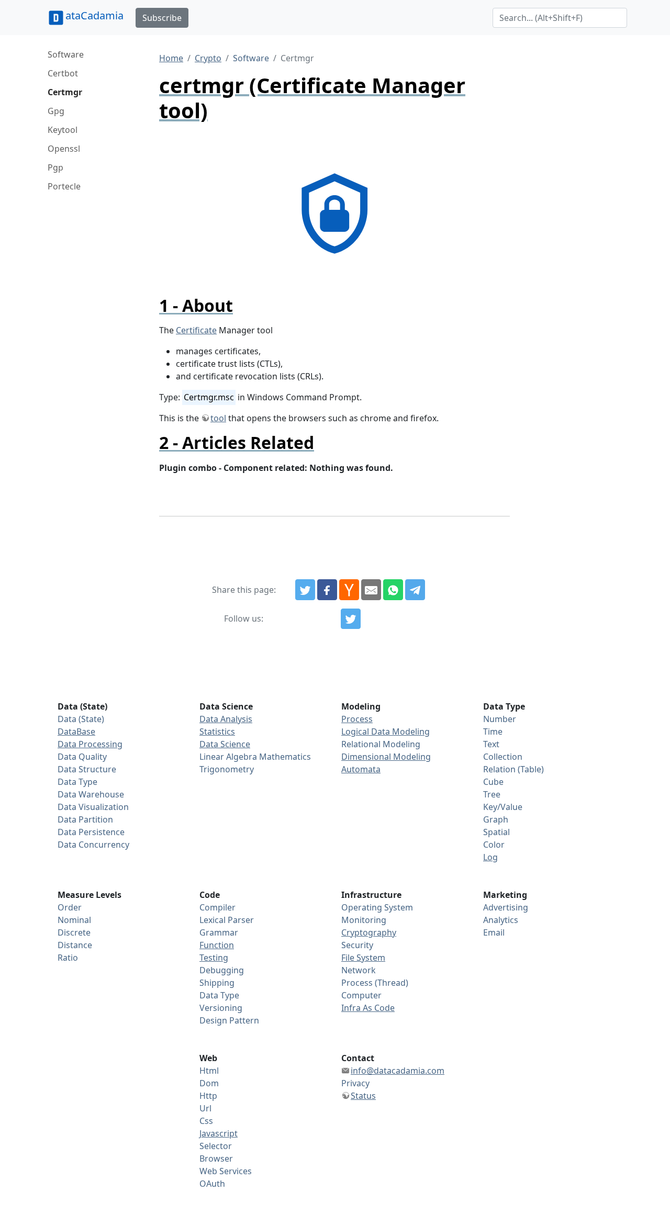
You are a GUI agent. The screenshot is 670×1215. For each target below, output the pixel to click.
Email (494, 932)
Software (66, 54)
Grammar (218, 932)
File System (363, 957)
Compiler (217, 907)
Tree (491, 794)
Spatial (496, 832)
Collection (502, 756)
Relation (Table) (513, 769)
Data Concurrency (93, 844)
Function (216, 945)
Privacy (355, 1083)
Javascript (218, 1133)
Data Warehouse (91, 794)
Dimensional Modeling (386, 756)
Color (494, 844)
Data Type (77, 782)
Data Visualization (93, 807)
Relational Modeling (380, 744)
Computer (361, 995)
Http (208, 1095)
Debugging (221, 970)
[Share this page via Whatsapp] (393, 589)
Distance (75, 945)
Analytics (500, 920)
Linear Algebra (228, 756)
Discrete (74, 932)
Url (205, 1108)
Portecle (64, 186)
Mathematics (285, 756)
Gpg (56, 111)
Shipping (216, 982)
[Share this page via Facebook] (327, 589)
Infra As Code (368, 1008)
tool (218, 418)
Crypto (208, 58)
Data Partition (85, 819)
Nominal (74, 920)
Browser (216, 1158)
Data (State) (81, 719)
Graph (495, 819)
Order (70, 907)
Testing (213, 957)
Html (209, 1070)
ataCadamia (94, 15)
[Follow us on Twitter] (351, 619)
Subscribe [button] (162, 18)
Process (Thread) (374, 982)
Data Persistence (91, 832)
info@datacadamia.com (397, 1070)
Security (357, 945)
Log (490, 857)
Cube (493, 782)
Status (363, 1095)
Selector (215, 1146)
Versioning (220, 1008)
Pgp (55, 167)
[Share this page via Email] (371, 589)
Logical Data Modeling (385, 731)
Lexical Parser (226, 920)
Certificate (196, 330)
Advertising (505, 907)
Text (491, 744)
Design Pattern (229, 1020)
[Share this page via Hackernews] (349, 589)
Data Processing (90, 744)
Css (206, 1121)
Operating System (377, 907)
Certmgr (65, 92)
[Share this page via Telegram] (415, 589)
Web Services (225, 1171)
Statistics (217, 731)
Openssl (64, 148)
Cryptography (368, 932)
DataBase (76, 731)
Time (492, 731)
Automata (361, 769)
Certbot (63, 73)
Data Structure (87, 769)
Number (499, 719)
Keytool (62, 130)
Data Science (224, 744)
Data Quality (82, 756)
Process (357, 719)
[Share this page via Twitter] (305, 589)
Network (358, 970)
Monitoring (363, 920)
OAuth (212, 1183)
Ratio (68, 957)
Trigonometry (226, 769)
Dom (209, 1083)
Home (171, 58)
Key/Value (502, 807)
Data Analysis (225, 719)
